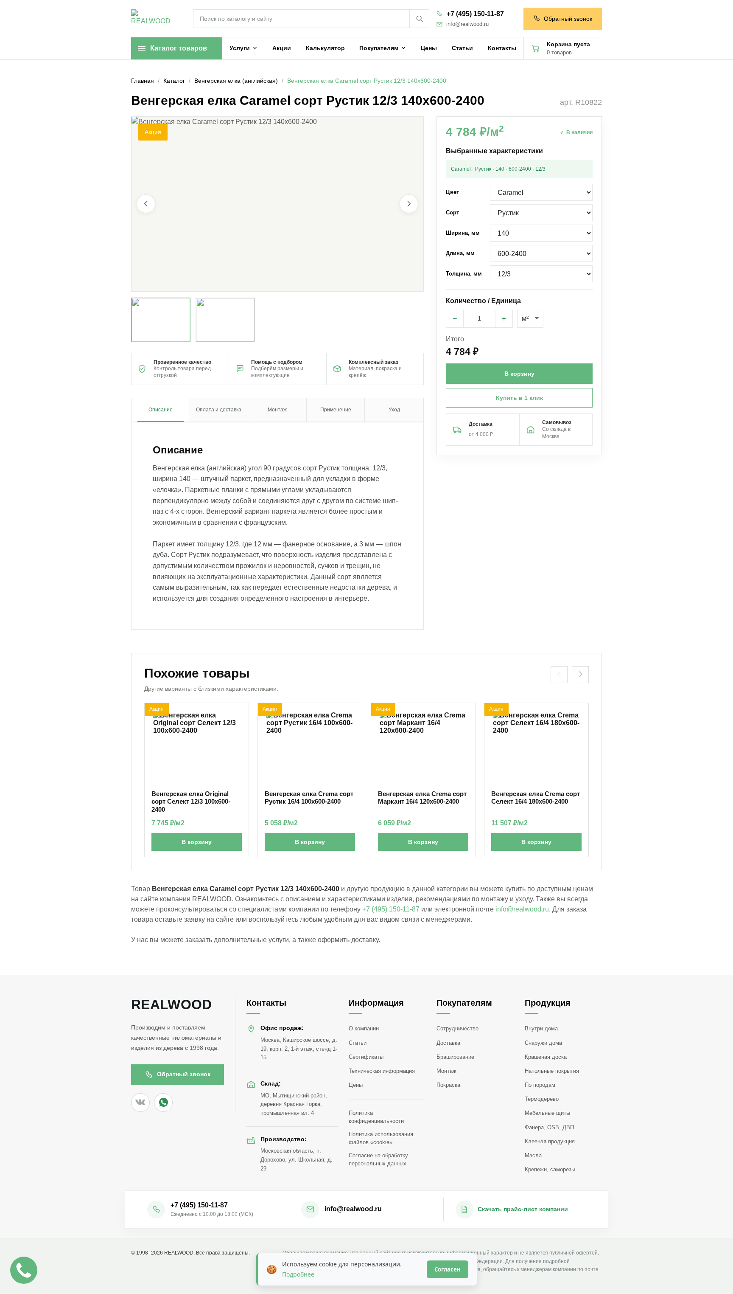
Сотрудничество (457, 1028)
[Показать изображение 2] (225, 320)
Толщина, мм (464, 273)
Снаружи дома (543, 1043)
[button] (277, 204)
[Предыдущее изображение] (146, 204)
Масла (533, 1155)
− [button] (455, 319)
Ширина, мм (463, 233)
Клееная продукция (550, 1141)
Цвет (452, 192)
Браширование (455, 1057)
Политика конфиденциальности (376, 1117)
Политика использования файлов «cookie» (381, 1138)
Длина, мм (460, 253)
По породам (540, 1085)
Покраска (448, 1085)
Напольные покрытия (552, 1071)
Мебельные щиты (547, 1113)
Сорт (452, 212)
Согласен (447, 1269)
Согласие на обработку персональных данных (378, 1159)
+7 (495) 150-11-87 (475, 13)
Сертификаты (366, 1057)
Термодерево (542, 1099)
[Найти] (419, 19)
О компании (364, 1028)
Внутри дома (541, 1028)
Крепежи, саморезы (550, 1169)
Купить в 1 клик (519, 397)
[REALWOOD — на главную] (152, 19)
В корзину (197, 841)
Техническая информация (382, 1071)
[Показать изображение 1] (160, 320)
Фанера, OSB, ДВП (549, 1127)
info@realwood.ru (467, 24)
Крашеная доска (546, 1057)
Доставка (448, 1043)
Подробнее (298, 1274)
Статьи (357, 1043)
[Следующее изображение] (409, 204)
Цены (356, 1085)
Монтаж (446, 1071)
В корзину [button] (519, 373)
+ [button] (504, 319)
